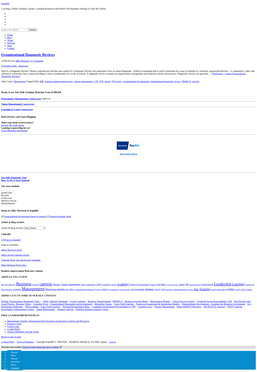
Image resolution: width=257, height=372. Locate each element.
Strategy (149, 289)
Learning (238, 284)
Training (204, 289)
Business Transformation (99, 301)
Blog (13, 355)
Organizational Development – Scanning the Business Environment (213, 304)
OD (66, 290)
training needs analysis (219, 290)
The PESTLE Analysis (214, 306)
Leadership (222, 284)
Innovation (207, 284)
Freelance (153, 285)
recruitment (114, 290)
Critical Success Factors (183, 301)
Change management (70, 284)
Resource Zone (14, 324)
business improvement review (59, 81)
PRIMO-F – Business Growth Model (130, 301)
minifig (61, 289)
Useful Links (13, 326)
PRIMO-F (186, 81)
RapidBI (5, 3)
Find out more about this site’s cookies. (41, 347)
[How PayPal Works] (128, 149)
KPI (101, 81)
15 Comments (36, 61)
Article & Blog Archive (12, 228)
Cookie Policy (14, 329)
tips (196, 289)
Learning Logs (145, 306)
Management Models (160, 301)
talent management (180, 290)
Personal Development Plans (76, 306)
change (56, 284)
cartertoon (35, 285)
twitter (230, 289)
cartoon (46, 284)
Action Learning (77, 301)
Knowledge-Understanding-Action (17, 309)
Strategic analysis (65, 309)
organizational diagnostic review (165, 81)
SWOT (157, 290)
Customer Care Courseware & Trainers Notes (24, 110)
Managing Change (103, 304)
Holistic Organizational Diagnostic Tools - (21, 301)
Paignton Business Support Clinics (92, 309)
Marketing (50, 289)
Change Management (164, 306)
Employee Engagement (139, 284)
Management (20, 81)
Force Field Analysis (124, 304)
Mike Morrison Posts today (14, 265)
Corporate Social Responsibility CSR (214, 301)
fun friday (161, 284)
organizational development (136, 81)
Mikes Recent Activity (11, 250)
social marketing (125, 289)
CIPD (98, 284)
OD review (117, 81)
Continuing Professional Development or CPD (114, 306)
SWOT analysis (167, 289)
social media (137, 289)
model (107, 81)
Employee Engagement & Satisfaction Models (157, 304)
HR (187, 284)
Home (14, 352)
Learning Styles (40, 304)
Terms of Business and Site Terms (23, 332)
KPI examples (32, 306)
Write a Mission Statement (55, 301)
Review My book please (12, 125)
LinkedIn (17, 289)
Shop (13, 364)
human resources (195, 285)
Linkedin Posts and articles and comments (20, 260)
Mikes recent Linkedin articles (15, 255)
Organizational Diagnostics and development (71, 304)
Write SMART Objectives (189, 306)
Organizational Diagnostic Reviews (28, 55)
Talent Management (45, 309)
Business (23, 283)
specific (195, 81)
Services (15, 361)
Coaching (105, 284)
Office (72, 289)
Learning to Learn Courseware (17, 105)
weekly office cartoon (243, 290)
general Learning (172, 285)
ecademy (123, 284)
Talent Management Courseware (17, 99)
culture (114, 285)
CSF (96, 81)
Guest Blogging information (14, 130)
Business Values (23, 304)
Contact (15, 368)
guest (182, 284)
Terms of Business (25, 342)
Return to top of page (11, 337)
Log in (112, 342)
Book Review (9, 285)
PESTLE (98, 289)
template (190, 289)
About (14, 358)
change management (83, 81)
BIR (42, 81)
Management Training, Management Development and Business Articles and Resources (48, 321)
